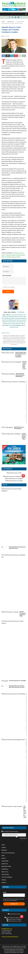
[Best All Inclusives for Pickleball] (5, 681)
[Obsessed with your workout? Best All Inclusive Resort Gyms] (5, 687)
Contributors (5, 869)
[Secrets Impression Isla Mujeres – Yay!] (11, 434)
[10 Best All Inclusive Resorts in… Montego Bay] (13, 556)
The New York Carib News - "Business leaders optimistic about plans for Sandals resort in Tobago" (13, 255)
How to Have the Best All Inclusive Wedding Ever (20, 375)
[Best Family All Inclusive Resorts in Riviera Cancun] (5, 548)
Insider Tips (5, 863)
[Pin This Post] (16, 55)
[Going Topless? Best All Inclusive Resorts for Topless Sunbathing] (8, 353)
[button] (26, 14)
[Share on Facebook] (4, 55)
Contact (4, 847)
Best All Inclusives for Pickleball (17, 680)
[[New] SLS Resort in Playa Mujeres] (7, 427)
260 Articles (21, 312)
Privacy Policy (5, 874)
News (3, 855)
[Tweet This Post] (8, 55)
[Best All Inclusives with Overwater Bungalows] (13, 490)
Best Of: (5, 485)
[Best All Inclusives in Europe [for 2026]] (10, 612)
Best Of (4, 858)
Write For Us (5, 872)
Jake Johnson (6, 36)
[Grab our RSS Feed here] (14, 473)
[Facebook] (9, 17)
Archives (4, 882)
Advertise (4, 850)
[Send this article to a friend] (20, 55)
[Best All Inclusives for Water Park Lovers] (11, 362)
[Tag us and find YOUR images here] (14, 478)
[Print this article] (24, 55)
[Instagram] (12, 17)
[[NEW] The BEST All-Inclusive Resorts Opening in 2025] (13, 740)
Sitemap (4, 880)
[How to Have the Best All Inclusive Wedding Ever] (8, 374)
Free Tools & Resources (8, 853)
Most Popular (7, 348)
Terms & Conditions (7, 877)
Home (3, 844)
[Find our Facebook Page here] (12, 476)
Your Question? (6, 275)
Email (4, 892)
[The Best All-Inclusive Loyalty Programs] (12, 806)
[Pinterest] (15, 17)
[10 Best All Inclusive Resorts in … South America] (13, 622)
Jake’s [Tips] (5, 861)
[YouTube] (18, 17)
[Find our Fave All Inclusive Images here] (23, 476)
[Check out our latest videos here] (14, 481)
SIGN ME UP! (14, 904)
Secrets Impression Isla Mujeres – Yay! (24, 436)
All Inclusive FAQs (6, 866)
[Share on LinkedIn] (12, 55)
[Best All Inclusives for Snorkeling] (13, 382)
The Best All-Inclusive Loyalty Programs (24, 812)
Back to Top (5, 333)
